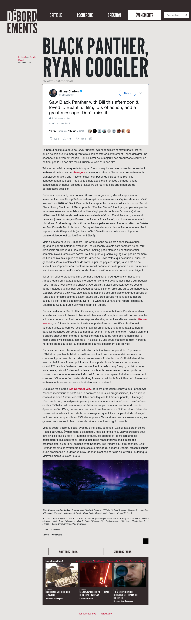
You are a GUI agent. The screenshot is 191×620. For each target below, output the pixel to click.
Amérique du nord (84, 561)
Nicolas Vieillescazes (126, 595)
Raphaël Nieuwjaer (58, 594)
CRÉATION (114, 15)
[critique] (22, 57)
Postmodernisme (138, 561)
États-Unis (123, 561)
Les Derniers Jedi (80, 389)
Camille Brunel (95, 594)
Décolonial (112, 561)
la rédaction (107, 613)
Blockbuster (99, 561)
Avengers (79, 172)
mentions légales (87, 613)
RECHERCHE (85, 15)
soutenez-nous (68, 551)
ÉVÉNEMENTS (144, 15)
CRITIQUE (56, 15)
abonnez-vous (122, 551)
